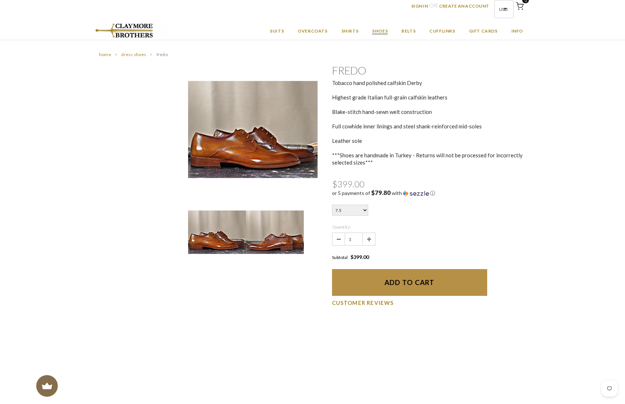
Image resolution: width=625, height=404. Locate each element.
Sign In (419, 6)
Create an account (464, 6)
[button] (429, 193)
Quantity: (341, 227)
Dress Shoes (133, 54)
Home (105, 54)
